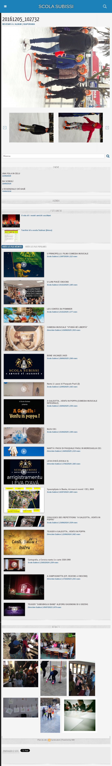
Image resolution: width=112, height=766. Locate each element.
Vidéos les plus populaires (36, 247)
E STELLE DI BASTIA (12, 192)
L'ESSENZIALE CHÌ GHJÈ (13, 184)
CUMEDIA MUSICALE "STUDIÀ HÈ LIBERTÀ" (67, 327)
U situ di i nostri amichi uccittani (36, 215)
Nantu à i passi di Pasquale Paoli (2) (63, 384)
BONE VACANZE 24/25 (57, 355)
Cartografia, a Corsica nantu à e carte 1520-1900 (49, 560)
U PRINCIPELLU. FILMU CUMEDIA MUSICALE (67, 254)
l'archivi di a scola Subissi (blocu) (36, 230)
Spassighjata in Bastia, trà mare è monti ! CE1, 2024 (70, 489)
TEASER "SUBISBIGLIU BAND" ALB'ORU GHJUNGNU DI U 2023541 (58, 604)
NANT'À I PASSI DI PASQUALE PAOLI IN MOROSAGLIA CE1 (74, 448)
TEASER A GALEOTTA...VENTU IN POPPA (66, 531)
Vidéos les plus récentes (12, 247)
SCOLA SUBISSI (56, 6)
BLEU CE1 (51, 429)
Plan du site (42, 740)
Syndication (55, 740)
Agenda (56, 201)
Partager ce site (11, 751)
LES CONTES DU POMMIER (59, 309)
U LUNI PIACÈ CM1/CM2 (58, 282)
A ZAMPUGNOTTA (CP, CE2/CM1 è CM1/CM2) (67, 576)
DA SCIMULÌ (7, 176)
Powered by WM (68, 740)
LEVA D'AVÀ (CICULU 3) (57, 461)
